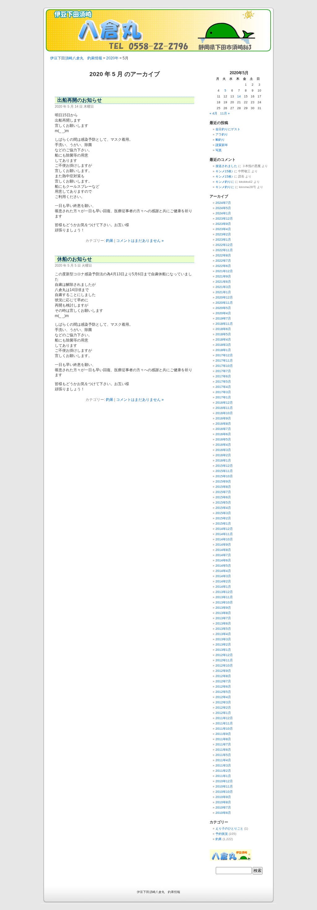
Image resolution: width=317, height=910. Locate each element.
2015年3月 (223, 513)
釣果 (109, 240)
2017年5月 (223, 381)
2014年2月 (223, 581)
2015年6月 (223, 497)
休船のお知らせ (74, 259)
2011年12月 (224, 718)
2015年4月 (223, 507)
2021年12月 (224, 271)
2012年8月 (223, 676)
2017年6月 (223, 376)
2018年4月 (223, 339)
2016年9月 (223, 418)
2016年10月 (224, 413)
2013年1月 (223, 649)
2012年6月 (223, 686)
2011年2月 (223, 770)
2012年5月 (223, 691)
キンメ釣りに (224, 181)
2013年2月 (223, 644)
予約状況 (221, 833)
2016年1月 (223, 460)
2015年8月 (223, 486)
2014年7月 (223, 555)
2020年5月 (223, 308)
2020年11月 (224, 302)
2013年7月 (223, 618)
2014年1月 (223, 586)
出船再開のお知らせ (79, 100)
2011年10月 (224, 728)
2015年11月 (224, 471)
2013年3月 (223, 639)
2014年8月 (223, 550)
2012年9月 (223, 670)
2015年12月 (224, 465)
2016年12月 (224, 402)
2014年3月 (223, 576)
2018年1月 (223, 350)
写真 (218, 150)
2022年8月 (223, 255)
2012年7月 (223, 681)
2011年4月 (223, 760)
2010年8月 (223, 802)
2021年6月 (223, 281)
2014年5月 (223, 565)
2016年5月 (223, 439)
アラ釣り (221, 134)
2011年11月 (224, 723)
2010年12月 (224, 781)
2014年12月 (224, 528)
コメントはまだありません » (140, 240)
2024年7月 (223, 202)
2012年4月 (223, 697)
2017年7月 (223, 371)
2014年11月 (224, 534)
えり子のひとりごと (229, 828)
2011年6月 (223, 749)
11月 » (225, 113)
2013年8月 (223, 613)
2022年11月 (224, 250)
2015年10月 (224, 476)
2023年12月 (224, 218)
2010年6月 (223, 812)
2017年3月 (223, 392)
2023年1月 (223, 239)
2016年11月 (224, 408)
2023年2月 (223, 234)
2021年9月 (223, 276)
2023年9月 (223, 223)
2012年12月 (224, 655)
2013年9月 (223, 607)
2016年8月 (223, 423)
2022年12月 (224, 245)
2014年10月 (224, 539)
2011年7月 (223, 744)
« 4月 (213, 113)
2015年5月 (223, 502)
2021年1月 (223, 292)
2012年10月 (224, 665)
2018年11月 (224, 323)
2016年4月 (223, 444)
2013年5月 (223, 628)
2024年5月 (223, 208)
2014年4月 (223, 571)
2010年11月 (224, 786)
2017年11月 (224, 360)
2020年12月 (224, 297)
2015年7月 (223, 492)
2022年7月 (223, 260)
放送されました (226, 166)
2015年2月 (223, 518)
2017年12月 (224, 355)
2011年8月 (223, 739)
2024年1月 (223, 213)
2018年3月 (223, 344)
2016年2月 (223, 455)
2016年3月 (223, 450)
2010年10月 (224, 791)
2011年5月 (223, 755)
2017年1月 (223, 397)
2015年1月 (223, 523)
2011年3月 (223, 765)
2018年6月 (223, 329)
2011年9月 (223, 734)
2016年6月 (223, 434)
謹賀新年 (221, 145)
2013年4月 (223, 634)
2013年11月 (224, 597)
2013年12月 (224, 592)
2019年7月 (223, 318)
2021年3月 (223, 287)
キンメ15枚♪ (224, 171)
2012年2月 (223, 707)
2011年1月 (223, 776)
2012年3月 (223, 702)
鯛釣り (220, 139)
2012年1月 (223, 713)
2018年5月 (223, 334)
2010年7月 (223, 807)
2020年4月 (223, 313)
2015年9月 (223, 481)
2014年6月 (223, 560)
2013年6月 (223, 623)
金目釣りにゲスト (227, 129)
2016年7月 (223, 429)
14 (239, 96)
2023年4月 (223, 229)
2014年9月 (223, 544)
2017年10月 (224, 365)
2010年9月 (223, 797)
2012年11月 (224, 660)
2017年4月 (223, 386)
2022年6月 (223, 266)
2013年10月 (224, 602)
